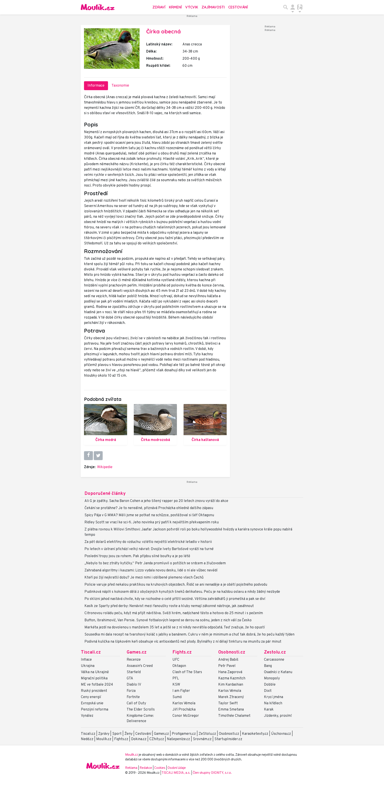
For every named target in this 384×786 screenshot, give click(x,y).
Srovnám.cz (202, 739)
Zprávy (103, 734)
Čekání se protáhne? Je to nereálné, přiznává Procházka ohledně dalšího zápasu (148, 508)
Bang (268, 666)
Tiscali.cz (91, 652)
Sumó (177, 697)
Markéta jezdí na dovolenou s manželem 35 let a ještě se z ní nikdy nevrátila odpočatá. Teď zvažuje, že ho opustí (174, 627)
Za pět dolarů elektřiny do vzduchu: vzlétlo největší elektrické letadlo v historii (148, 542)
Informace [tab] (96, 85)
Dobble (270, 684)
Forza (131, 691)
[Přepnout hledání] (285, 7)
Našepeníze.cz (178, 739)
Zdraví (158, 7)
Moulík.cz (103, 739)
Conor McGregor (185, 716)
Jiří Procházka (184, 709)
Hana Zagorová (230, 672)
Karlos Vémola (183, 703)
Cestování (238, 7)
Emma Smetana (231, 709)
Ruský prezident (94, 691)
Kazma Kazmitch (231, 678)
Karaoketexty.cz (255, 734)
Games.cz (136, 652)
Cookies (159, 768)
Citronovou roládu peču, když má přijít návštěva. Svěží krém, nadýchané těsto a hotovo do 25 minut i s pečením (173, 613)
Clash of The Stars (187, 672)
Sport (117, 734)
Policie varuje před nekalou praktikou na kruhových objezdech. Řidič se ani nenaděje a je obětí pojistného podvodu (175, 585)
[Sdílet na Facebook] (88, 455)
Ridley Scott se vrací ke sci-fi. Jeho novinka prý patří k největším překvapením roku (151, 522)
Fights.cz (182, 652)
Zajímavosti (213, 7)
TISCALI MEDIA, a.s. (176, 773)
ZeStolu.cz (207, 734)
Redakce (146, 768)
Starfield (134, 672)
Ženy (128, 734)
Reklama (131, 768)
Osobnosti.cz (231, 652)
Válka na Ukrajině (95, 672)
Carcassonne (274, 660)
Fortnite (133, 697)
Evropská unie (92, 703)
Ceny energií (91, 697)
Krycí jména (273, 697)
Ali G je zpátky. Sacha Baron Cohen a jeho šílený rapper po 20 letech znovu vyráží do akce (156, 501)
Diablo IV (134, 684)
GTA (130, 678)
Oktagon (179, 666)
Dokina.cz (138, 739)
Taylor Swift (228, 703)
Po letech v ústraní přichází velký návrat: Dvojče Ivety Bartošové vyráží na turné (149, 549)
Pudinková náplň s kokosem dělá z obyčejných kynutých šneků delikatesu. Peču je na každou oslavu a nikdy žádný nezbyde (182, 592)
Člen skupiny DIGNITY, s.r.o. (212, 773)
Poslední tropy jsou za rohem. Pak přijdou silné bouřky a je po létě (137, 556)
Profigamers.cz (184, 734)
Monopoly (272, 678)
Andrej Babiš (228, 660)
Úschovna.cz (281, 734)
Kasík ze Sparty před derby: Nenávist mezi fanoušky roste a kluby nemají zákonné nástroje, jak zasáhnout (169, 606)
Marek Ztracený (231, 697)
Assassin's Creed (140, 666)
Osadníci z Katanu (278, 672)
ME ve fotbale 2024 (97, 684)
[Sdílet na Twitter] (98, 455)
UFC (175, 660)
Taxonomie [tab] (120, 85)
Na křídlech (273, 703)
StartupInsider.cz (228, 739)
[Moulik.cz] (97, 7)
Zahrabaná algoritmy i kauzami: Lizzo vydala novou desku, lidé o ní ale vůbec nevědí (150, 570)
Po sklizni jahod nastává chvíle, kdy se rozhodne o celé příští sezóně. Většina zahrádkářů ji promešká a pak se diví (174, 599)
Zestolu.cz (275, 652)
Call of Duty (136, 703)
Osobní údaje (177, 768)
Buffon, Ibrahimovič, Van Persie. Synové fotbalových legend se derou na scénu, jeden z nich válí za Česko (168, 620)
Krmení (175, 7)
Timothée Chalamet (234, 716)
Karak (269, 709)
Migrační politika (94, 678)
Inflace (86, 660)
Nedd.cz (87, 739)
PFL (175, 678)
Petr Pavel (227, 666)
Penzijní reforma (94, 709)
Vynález (87, 716)
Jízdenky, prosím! (278, 716)
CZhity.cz (156, 739)
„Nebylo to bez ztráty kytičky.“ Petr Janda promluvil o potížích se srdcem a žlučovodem (155, 563)
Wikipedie (104, 467)
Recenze (134, 660)
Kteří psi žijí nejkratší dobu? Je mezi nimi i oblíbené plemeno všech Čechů (144, 577)
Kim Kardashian (230, 684)
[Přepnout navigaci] (292, 7)
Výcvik (191, 7)
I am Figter (181, 691)
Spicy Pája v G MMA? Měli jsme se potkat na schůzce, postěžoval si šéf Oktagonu (149, 515)
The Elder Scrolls (141, 709)
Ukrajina (87, 666)
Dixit (268, 691)
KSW (176, 684)
